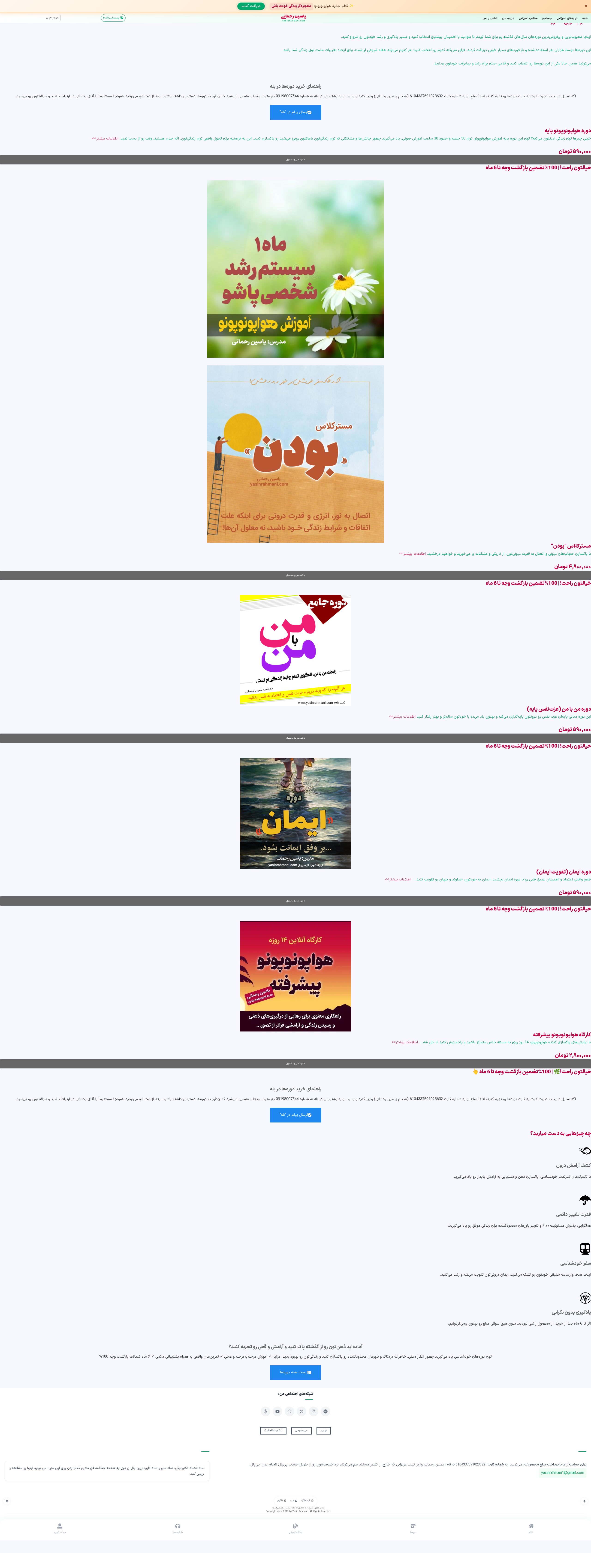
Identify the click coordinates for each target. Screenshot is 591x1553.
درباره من (508, 18)
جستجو (547, 18)
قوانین (324, 1430)
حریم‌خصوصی (301, 1430)
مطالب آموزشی (528, 18)
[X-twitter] (301, 1411)
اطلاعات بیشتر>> (105, 138)
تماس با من (490, 18)
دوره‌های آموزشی (567, 18)
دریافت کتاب (251, 6)
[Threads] (265, 1411)
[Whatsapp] (289, 1411)
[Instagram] (313, 1411)
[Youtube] (277, 1411)
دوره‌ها (413, 1532)
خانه (585, 18)
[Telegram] (325, 1411)
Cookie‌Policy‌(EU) (273, 1430)
